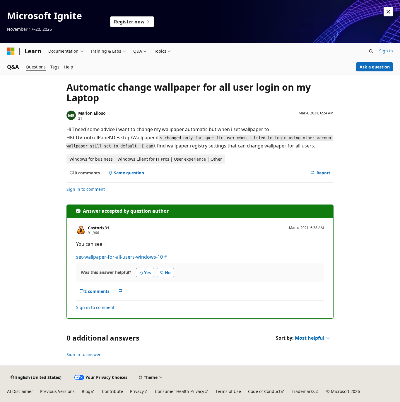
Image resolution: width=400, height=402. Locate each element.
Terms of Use (228, 391)
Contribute (112, 391)
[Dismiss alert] (388, 11)
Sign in (386, 51)
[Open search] (371, 51)
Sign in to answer (83, 354)
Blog (86, 391)
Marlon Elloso (92, 113)
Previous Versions (57, 391)
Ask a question (375, 67)
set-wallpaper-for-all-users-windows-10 (119, 257)
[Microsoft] (11, 51)
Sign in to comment (85, 189)
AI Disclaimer (20, 391)
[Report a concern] (120, 291)
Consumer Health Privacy (179, 391)
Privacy (137, 391)
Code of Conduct (264, 391)
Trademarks (303, 391)
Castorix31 (98, 228)
